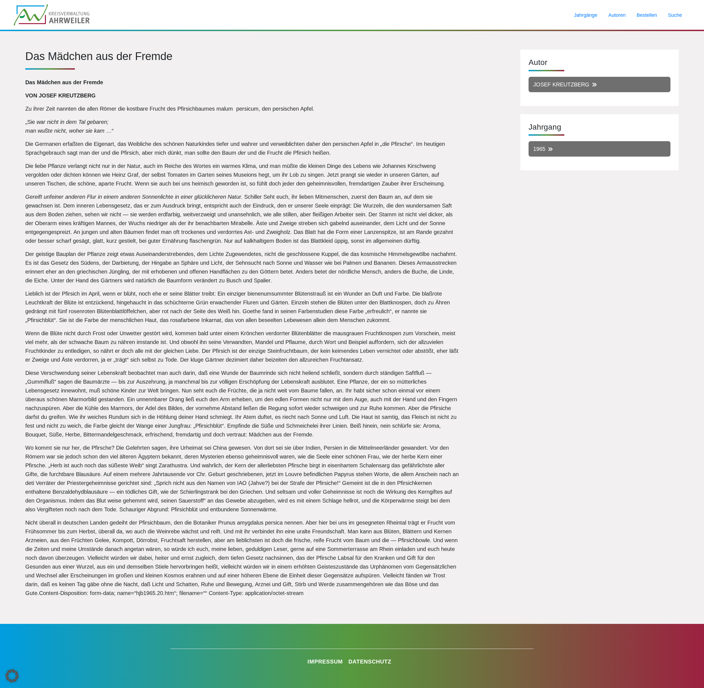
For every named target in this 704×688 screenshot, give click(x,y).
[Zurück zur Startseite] (52, 14)
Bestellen (647, 15)
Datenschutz (369, 662)
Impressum (325, 662)
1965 (539, 149)
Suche (675, 15)
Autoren (617, 15)
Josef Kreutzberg (561, 84)
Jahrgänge (585, 15)
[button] (12, 676)
